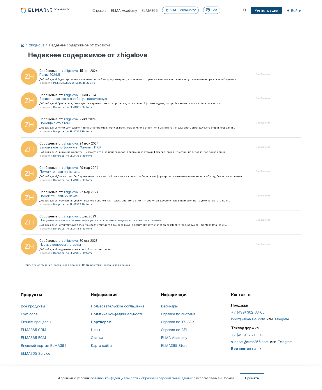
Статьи (97, 337)
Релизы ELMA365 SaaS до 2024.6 (74, 82)
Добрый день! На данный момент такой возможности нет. (76, 249)
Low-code (29, 314)
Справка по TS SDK (178, 322)
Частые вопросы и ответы (60, 245)
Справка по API (174, 330)
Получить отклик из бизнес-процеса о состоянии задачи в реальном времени (100, 220)
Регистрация (266, 10)
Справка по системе (178, 314)
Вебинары (169, 306)
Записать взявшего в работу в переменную (73, 99)
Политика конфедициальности (117, 314)
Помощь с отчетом (54, 123)
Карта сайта (101, 345)
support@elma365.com (250, 342)
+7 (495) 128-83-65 (247, 335)
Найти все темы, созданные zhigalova (106, 264)
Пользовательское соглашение (118, 306)
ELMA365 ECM (33, 337)
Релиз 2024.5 (49, 75)
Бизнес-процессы (36, 322)
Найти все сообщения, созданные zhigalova (52, 264)
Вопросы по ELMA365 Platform (72, 107)
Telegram (281, 319)
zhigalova (71, 70)
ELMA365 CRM (33, 330)
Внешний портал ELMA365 (43, 345)
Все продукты (33, 306)
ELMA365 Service (35, 353)
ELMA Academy (174, 337)
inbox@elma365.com (248, 319)
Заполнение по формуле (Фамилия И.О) (70, 147)
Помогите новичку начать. (59, 172)
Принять (252, 378)
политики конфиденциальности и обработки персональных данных (142, 378)
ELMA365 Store (174, 345)
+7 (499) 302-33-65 (248, 312)
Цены (95, 330)
